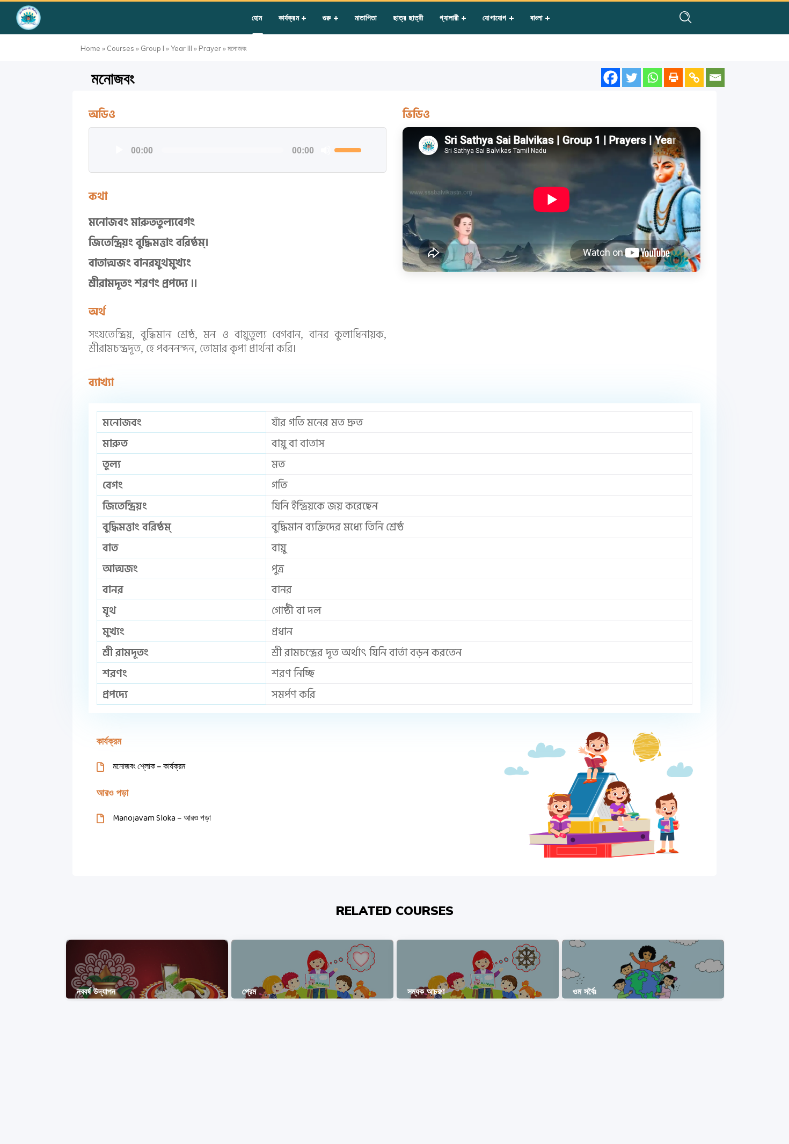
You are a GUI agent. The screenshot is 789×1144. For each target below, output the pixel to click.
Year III (181, 48)
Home (90, 48)
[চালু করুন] (119, 150)
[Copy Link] (694, 77)
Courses (120, 48)
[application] (237, 150)
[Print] (673, 77)
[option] (147, 969)
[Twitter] (631, 77)
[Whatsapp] (652, 77)
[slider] (349, 149)
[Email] (715, 77)
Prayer (210, 48)
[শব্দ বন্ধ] (325, 150)
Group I (152, 48)
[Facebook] (610, 77)
